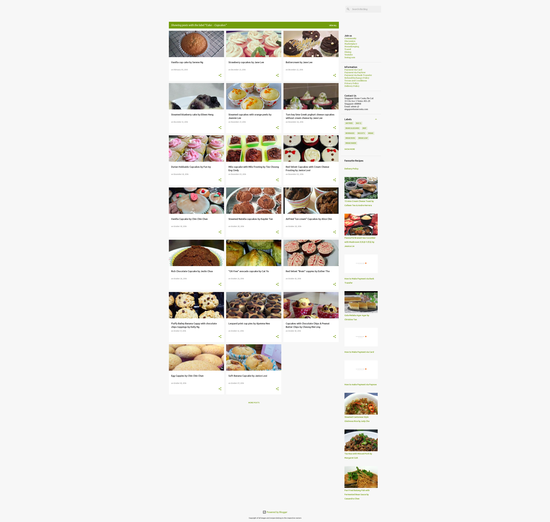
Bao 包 (358, 123)
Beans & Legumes (352, 128)
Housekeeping (351, 46)
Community (350, 38)
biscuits (361, 133)
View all (333, 25)
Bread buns (350, 138)
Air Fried (349, 123)
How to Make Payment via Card (359, 352)
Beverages (350, 133)
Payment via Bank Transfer (358, 75)
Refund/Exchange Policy (356, 78)
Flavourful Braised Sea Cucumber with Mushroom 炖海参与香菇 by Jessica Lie (360, 242)
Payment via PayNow (355, 72)
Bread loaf (363, 138)
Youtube (348, 54)
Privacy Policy (351, 83)
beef (364, 128)
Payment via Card (353, 69)
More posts (254, 403)
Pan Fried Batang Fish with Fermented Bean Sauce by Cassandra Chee (357, 494)
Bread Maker (351, 143)
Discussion (349, 41)
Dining (347, 52)
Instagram (349, 57)
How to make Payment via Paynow (360, 384)
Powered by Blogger (276, 512)
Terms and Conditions (355, 80)
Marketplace (350, 44)
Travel (347, 49)
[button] (220, 75)
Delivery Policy (351, 86)
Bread (370, 133)
